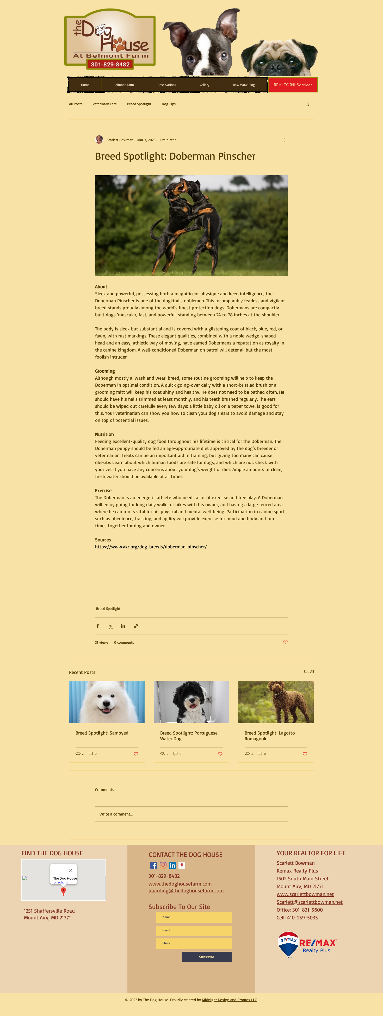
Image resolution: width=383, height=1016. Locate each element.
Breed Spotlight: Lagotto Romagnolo (270, 735)
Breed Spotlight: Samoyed (102, 733)
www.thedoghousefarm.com (180, 883)
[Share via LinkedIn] (123, 626)
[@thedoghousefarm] (153, 865)
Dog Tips (169, 104)
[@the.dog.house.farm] (163, 865)
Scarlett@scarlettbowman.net (310, 902)
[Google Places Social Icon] (181, 865)
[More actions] (285, 139)
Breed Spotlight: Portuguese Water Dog (189, 735)
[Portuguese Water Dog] (191, 702)
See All (309, 671)
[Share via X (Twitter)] (110, 626)
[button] (123, 84)
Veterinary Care (105, 104)
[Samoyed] (107, 702)
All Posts (75, 104)
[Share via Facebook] (97, 626)
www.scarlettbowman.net (305, 894)
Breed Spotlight (139, 104)
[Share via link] (135, 626)
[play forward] (314, 39)
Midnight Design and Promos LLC (229, 999)
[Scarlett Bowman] (172, 865)
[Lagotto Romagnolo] (276, 702)
